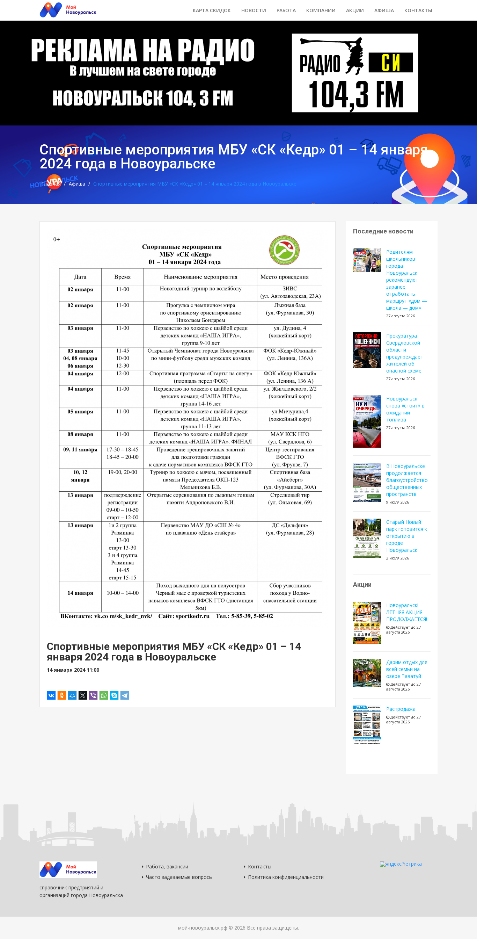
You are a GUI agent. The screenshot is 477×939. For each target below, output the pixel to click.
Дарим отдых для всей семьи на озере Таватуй (406, 669)
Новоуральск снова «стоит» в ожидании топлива (405, 409)
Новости (253, 10)
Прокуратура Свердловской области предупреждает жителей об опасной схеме (404, 353)
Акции (355, 10)
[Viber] (93, 695)
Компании (321, 10)
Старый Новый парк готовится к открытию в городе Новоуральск (406, 536)
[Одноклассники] (62, 695)
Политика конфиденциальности (286, 877)
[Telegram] (124, 695)
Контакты (418, 10)
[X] (83, 695)
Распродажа (401, 709)
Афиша (384, 10)
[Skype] (114, 695)
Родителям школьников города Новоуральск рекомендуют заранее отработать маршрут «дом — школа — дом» (406, 279)
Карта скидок (212, 10)
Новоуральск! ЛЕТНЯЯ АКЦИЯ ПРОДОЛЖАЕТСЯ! (406, 612)
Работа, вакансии (167, 866)
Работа (286, 10)
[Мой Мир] (72, 695)
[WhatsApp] (104, 695)
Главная (51, 183)
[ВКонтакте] (51, 695)
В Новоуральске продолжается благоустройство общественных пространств (407, 480)
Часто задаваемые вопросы (179, 877)
